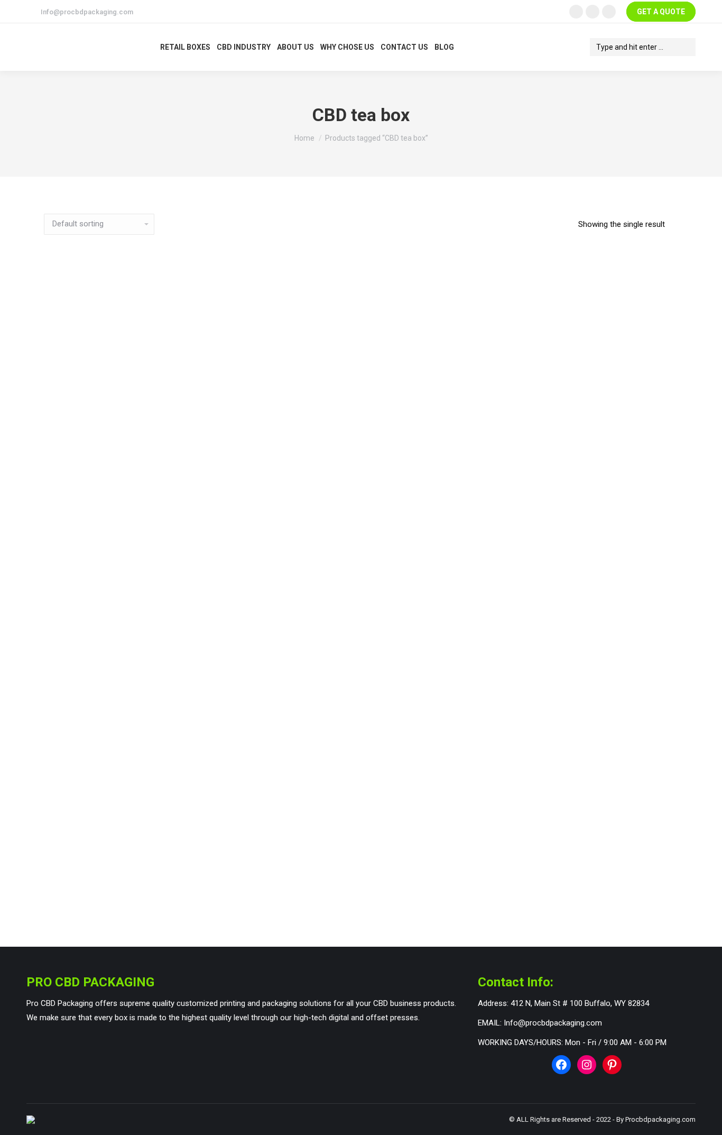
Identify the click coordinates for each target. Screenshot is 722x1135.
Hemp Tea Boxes (354, 900)
